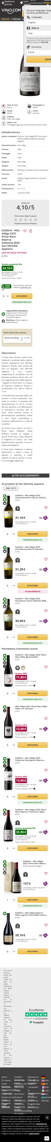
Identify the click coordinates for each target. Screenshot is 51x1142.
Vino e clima (33, 1107)
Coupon (31, 1083)
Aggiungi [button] (21, 296)
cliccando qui (41, 1124)
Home (4, 1077)
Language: (36, 17)
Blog (30, 1110)
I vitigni (31, 1094)
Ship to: (35, 27)
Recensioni (19, 1094)
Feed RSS (6, 1107)
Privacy (17, 1090)
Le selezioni (33, 1100)
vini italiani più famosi (8, 1063)
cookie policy (34, 1133)
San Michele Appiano (14, 252)
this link (44, 42)
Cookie (17, 1107)
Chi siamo (6, 1080)
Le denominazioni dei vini (34, 1093)
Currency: (36, 46)
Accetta (47, 1138)
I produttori (33, 1087)
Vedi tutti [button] (11, 488)
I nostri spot (7, 1094)
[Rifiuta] (47, 1117)
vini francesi (8, 1056)
